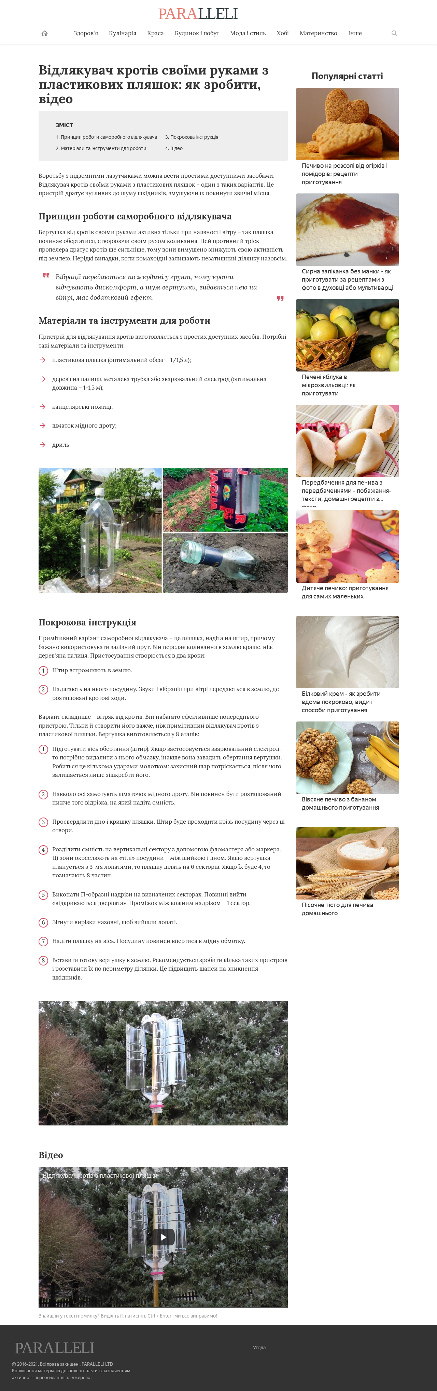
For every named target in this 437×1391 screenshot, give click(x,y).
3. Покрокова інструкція (191, 137)
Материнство (318, 33)
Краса (155, 33)
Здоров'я (85, 33)
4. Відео (174, 148)
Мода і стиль (248, 33)
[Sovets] (55, 1348)
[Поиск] (395, 33)
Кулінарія (122, 33)
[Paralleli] (198, 14)
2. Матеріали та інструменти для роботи (101, 148)
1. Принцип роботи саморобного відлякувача (106, 137)
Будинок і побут (197, 33)
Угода (259, 1348)
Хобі (283, 33)
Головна (45, 33)
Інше (355, 33)
